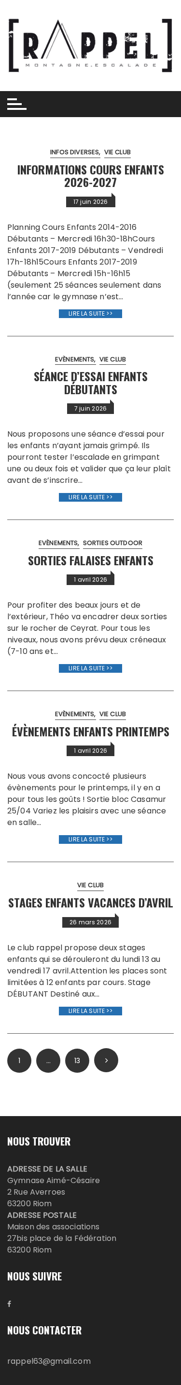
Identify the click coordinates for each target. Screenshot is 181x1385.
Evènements (75, 359)
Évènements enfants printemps (90, 731)
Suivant (106, 1060)
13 (77, 1060)
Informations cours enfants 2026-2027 (90, 175)
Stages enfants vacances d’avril (90, 902)
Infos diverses (74, 152)
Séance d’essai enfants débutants (91, 382)
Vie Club (117, 152)
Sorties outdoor (112, 542)
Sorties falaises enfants (90, 560)
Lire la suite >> (90, 313)
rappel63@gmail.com (49, 1361)
